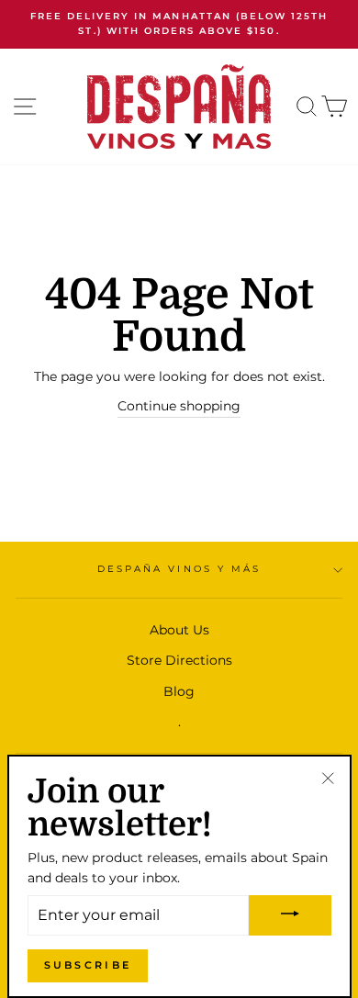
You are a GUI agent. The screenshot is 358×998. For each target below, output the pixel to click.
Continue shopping (179, 405)
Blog (179, 691)
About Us (179, 629)
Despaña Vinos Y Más (179, 569)
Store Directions (179, 660)
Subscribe (88, 965)
